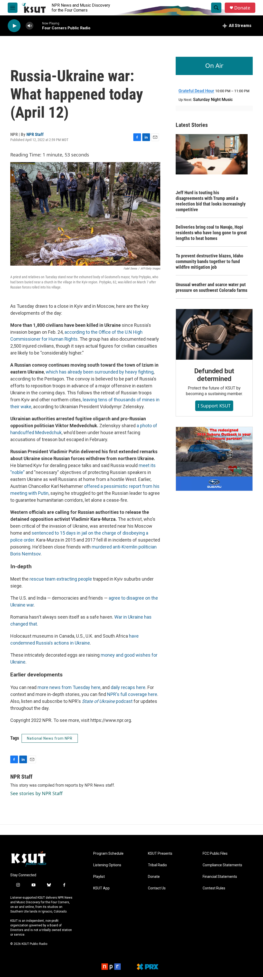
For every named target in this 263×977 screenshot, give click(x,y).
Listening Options (107, 865)
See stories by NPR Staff (36, 793)
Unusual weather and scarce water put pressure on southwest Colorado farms (211, 287)
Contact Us (157, 888)
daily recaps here (128, 687)
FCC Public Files (215, 853)
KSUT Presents (160, 853)
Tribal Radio (157, 865)
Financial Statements (220, 877)
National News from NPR (49, 738)
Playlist (99, 877)
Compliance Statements (222, 865)
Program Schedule (108, 853)
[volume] (29, 26)
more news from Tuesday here (68, 687)
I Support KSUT (214, 406)
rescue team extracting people (61, 579)
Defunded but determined (214, 375)
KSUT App (101, 888)
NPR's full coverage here (132, 694)
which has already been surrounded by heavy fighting (100, 372)
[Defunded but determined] (214, 334)
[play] (14, 26)
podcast (107, 701)
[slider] (38, 25)
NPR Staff (35, 134)
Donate (242, 8)
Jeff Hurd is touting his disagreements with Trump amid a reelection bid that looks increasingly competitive (211, 201)
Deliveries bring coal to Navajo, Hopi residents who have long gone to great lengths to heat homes (211, 232)
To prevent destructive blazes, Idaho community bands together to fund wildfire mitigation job (209, 261)
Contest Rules (214, 888)
